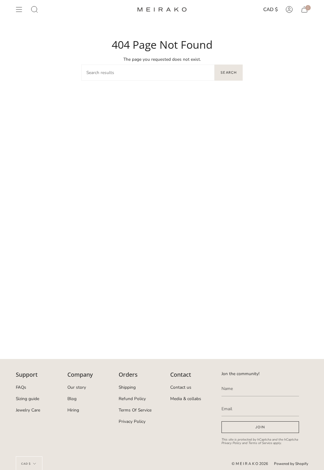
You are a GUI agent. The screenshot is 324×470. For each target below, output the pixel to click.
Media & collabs (185, 399)
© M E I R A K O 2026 (250, 463)
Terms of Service (260, 443)
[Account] (289, 9)
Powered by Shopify (291, 463)
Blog (72, 399)
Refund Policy (132, 399)
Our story (76, 387)
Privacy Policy (132, 421)
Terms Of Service (135, 410)
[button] (34, 9)
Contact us (180, 387)
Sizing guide (27, 399)
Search (229, 73)
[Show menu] (19, 9)
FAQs (21, 387)
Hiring (73, 410)
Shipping (127, 387)
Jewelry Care (28, 410)
